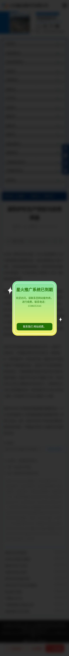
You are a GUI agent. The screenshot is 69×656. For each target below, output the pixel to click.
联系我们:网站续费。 (34, 326)
